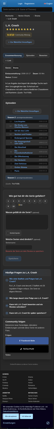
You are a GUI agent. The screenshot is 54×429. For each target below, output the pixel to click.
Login (20, 3)
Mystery (5, 388)
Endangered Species (23, 138)
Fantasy (5, 383)
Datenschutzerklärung (10, 411)
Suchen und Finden (23, 134)
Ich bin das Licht (22, 131)
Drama (37, 16)
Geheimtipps (32, 388)
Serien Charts (24, 16)
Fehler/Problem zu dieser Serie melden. (24, 364)
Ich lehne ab (26, 416)
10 (14, 206)
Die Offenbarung (22, 156)
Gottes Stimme (21, 167)
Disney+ (5, 401)
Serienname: (11, 243)
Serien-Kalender (34, 401)
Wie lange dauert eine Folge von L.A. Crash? (28, 298)
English (49, 3)
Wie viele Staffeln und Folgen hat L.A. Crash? (25, 280)
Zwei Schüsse (20, 164)
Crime (5, 377)
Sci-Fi (4, 380)
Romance (31, 385)
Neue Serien (32, 399)
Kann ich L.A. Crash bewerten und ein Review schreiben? (26, 305)
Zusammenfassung (13, 55)
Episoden (30, 55)
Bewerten (43, 55)
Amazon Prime (8, 399)
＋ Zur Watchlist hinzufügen (20, 42)
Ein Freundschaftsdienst (24, 152)
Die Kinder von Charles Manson (22, 126)
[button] (4, 3)
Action (30, 380)
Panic (17, 171)
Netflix (5, 396)
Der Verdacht (20, 160)
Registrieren (29, 3)
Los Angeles (20, 121)
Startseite (9, 16)
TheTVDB (27, 93)
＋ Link (8, 61)
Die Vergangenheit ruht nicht (22, 143)
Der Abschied (20, 147)
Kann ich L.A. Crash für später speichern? (27, 313)
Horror (30, 383)
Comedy (5, 385)
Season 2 (20, 117)
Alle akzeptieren (11, 416)
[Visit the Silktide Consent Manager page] (48, 423)
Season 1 (20, 178)
